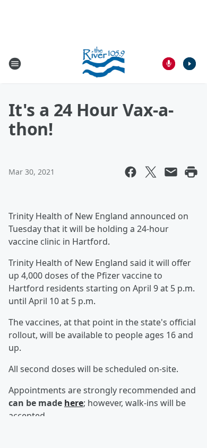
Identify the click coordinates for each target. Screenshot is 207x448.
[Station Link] (103, 63)
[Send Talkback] (168, 63)
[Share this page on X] (150, 172)
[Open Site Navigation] (14, 63)
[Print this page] (191, 172)
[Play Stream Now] (189, 63)
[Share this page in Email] (170, 172)
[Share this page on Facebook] (130, 172)
